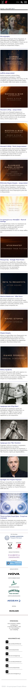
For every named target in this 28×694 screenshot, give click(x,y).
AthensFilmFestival (13, 643)
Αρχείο (2, 9)
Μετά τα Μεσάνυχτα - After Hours (11, 296)
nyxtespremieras (12, 649)
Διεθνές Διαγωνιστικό (7, 73)
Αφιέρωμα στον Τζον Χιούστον (10, 443)
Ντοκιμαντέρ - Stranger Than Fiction (12, 260)
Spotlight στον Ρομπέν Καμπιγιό (11, 480)
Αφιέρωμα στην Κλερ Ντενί (9, 406)
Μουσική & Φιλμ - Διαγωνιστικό (10, 110)
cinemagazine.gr (13, 655)
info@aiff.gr (15, 629)
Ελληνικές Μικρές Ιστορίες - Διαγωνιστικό (14, 183)
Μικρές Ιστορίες (5, 333)
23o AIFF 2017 (10, 9)
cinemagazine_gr (13, 673)
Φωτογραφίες (5, 36)
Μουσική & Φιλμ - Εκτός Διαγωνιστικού (13, 146)
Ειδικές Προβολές (6, 370)
